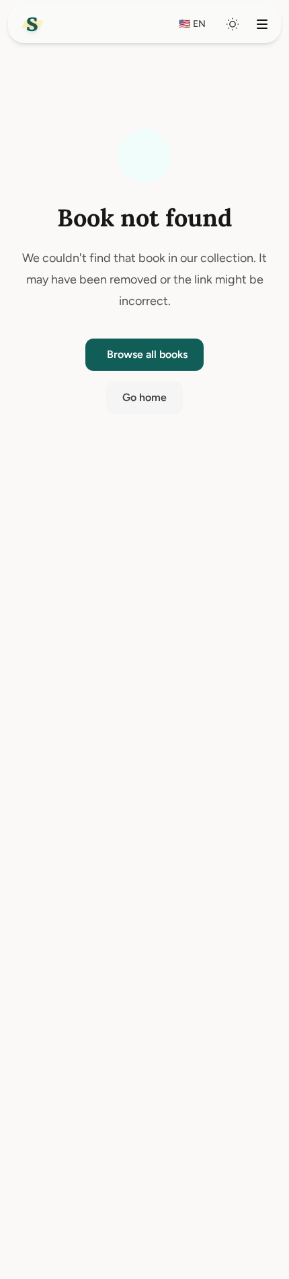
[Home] (32, 24)
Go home (144, 397)
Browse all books (147, 354)
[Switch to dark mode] (232, 24)
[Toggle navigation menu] (262, 24)
